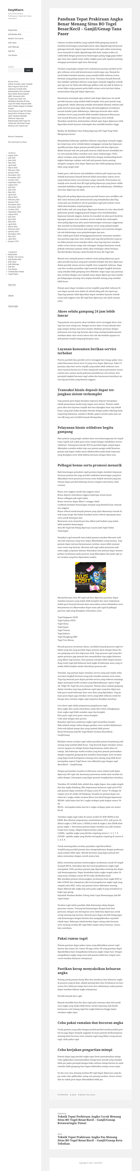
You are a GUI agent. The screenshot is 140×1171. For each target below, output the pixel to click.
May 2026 (12, 163)
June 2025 (12, 190)
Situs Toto (12, 285)
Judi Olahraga (13, 47)
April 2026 (12, 165)
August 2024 (13, 214)
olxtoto (11, 295)
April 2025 (12, 195)
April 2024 (12, 224)
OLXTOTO (98, 1163)
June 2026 (12, 160)
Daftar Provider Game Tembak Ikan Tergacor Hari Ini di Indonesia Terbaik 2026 (20, 86)
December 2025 (14, 175)
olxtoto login (13, 306)
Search (11, 67)
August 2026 (13, 155)
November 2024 (14, 207)
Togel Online (13, 274)
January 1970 (13, 241)
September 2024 (14, 212)
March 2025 (12, 197)
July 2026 (11, 158)
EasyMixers (15, 10)
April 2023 (12, 239)
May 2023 (12, 236)
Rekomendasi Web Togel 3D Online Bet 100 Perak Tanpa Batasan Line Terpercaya (19, 123)
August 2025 (13, 185)
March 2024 (12, 226)
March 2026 (12, 168)
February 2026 (14, 170)
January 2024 (13, 231)
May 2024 (12, 222)
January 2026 (13, 172)
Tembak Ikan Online (16, 271)
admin (74, 1095)
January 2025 (13, 202)
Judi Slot (11, 51)
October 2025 (13, 180)
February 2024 (14, 229)
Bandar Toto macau (15, 38)
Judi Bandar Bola (14, 34)
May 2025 (12, 192)
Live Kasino (12, 55)
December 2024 (14, 204)
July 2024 (11, 217)
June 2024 (12, 219)
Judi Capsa (12, 43)
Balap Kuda (12, 30)
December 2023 (14, 234)
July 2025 (11, 187)
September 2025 (14, 182)
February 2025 (14, 199)
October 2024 (13, 209)
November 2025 (14, 177)
